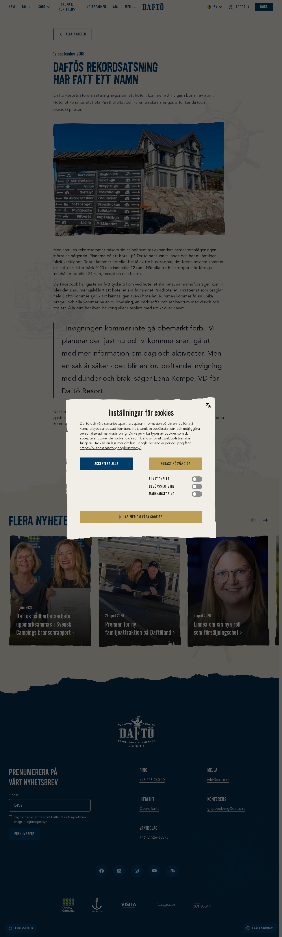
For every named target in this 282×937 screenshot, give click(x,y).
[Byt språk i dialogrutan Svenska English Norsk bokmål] (208, 405)
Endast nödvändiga (175, 463)
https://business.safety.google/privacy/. (110, 448)
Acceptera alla (107, 463)
